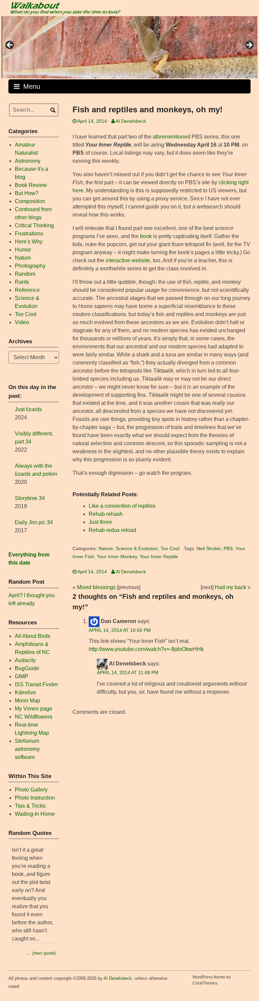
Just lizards (28, 409)
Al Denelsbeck (131, 121)
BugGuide (27, 668)
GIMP (21, 676)
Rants (22, 282)
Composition (30, 201)
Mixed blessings (96, 587)
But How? (26, 193)
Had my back (230, 587)
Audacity (25, 660)
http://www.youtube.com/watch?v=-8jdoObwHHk (146, 649)
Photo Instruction (35, 798)
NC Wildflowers (33, 717)
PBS (228, 548)
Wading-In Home (35, 814)
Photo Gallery (31, 790)
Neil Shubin (209, 548)
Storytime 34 (30, 498)
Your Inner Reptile (159, 556)
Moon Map (27, 700)
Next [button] (249, 45)
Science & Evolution (137, 548)
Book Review (31, 185)
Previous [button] (10, 45)
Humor (23, 250)
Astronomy (27, 161)
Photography (30, 266)
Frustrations (29, 233)
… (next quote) (41, 953)
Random (25, 274)
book (146, 236)
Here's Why (28, 241)
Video (22, 322)
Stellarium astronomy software (27, 749)
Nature (105, 548)
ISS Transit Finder (36, 684)
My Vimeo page (33, 708)
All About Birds (32, 636)
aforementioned (171, 137)
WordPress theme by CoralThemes (212, 980)
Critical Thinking (34, 225)
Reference (27, 290)
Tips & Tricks (30, 806)
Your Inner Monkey (117, 556)
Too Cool (170, 548)
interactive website (128, 260)
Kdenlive (25, 692)
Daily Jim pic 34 (34, 522)
